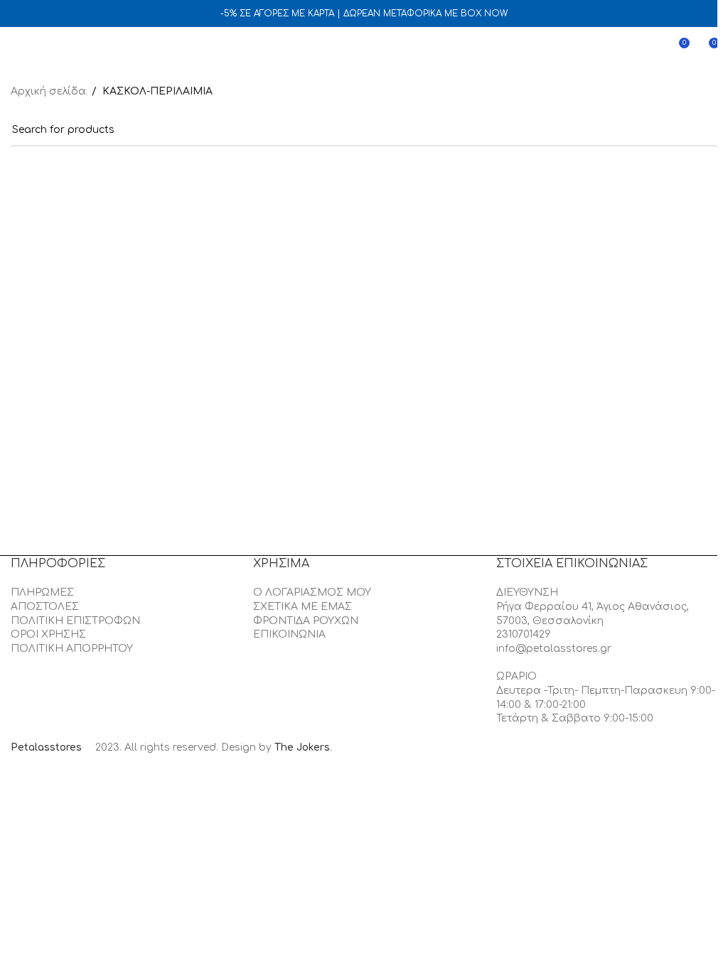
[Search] (42, 48)
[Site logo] (364, 48)
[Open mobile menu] (16, 48)
